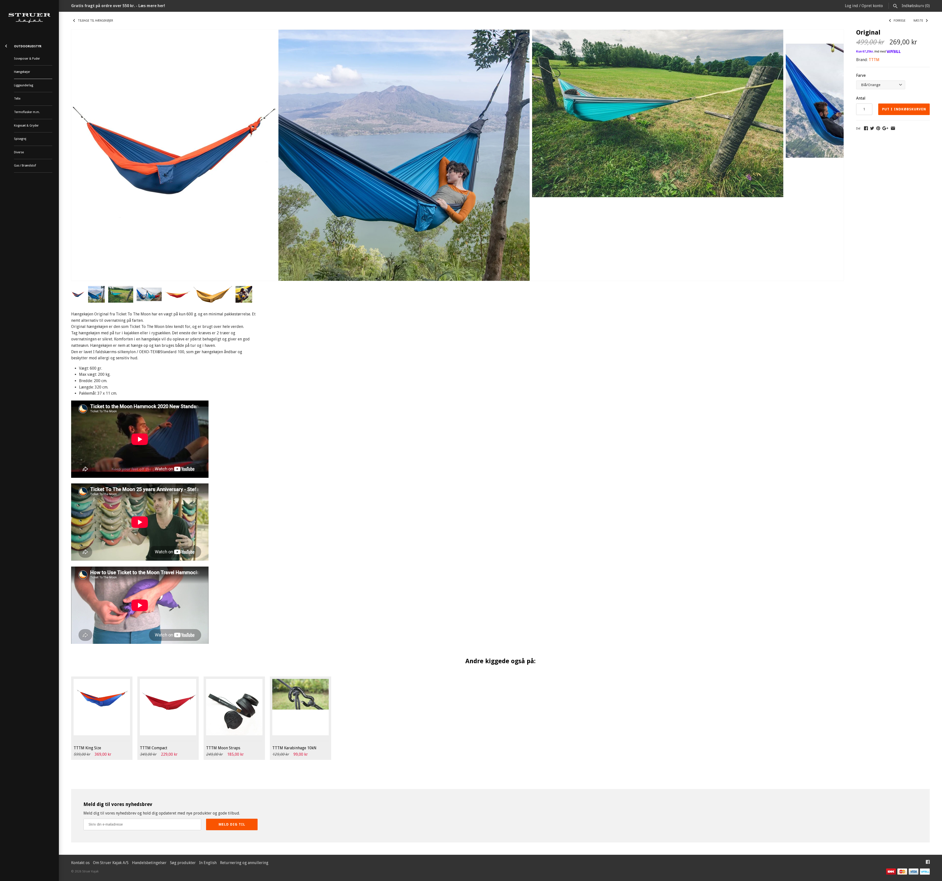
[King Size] (102, 707)
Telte (17, 98)
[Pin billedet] (878, 128)
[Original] (173, 32)
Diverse (19, 152)
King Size (87, 748)
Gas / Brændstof (25, 165)
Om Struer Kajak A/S (111, 862)
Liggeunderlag (23, 85)
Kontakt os (80, 862)
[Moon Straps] (234, 707)
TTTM (874, 59)
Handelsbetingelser (149, 862)
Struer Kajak (90, 871)
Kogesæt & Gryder (26, 125)
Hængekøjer (22, 72)
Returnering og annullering (244, 862)
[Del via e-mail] (892, 128)
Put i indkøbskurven (904, 109)
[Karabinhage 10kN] (300, 707)
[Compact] (168, 707)
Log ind (851, 5)
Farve (861, 75)
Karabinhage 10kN (294, 748)
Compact (153, 748)
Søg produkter (183, 862)
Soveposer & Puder (27, 58)
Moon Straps (223, 748)
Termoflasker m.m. (27, 112)
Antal (860, 98)
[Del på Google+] (885, 128)
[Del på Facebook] (866, 128)
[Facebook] (928, 863)
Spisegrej (20, 139)
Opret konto (872, 5)
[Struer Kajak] (29, 18)
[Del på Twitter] (872, 128)
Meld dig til (232, 824)
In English (208, 862)
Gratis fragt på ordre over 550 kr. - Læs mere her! (118, 5)
